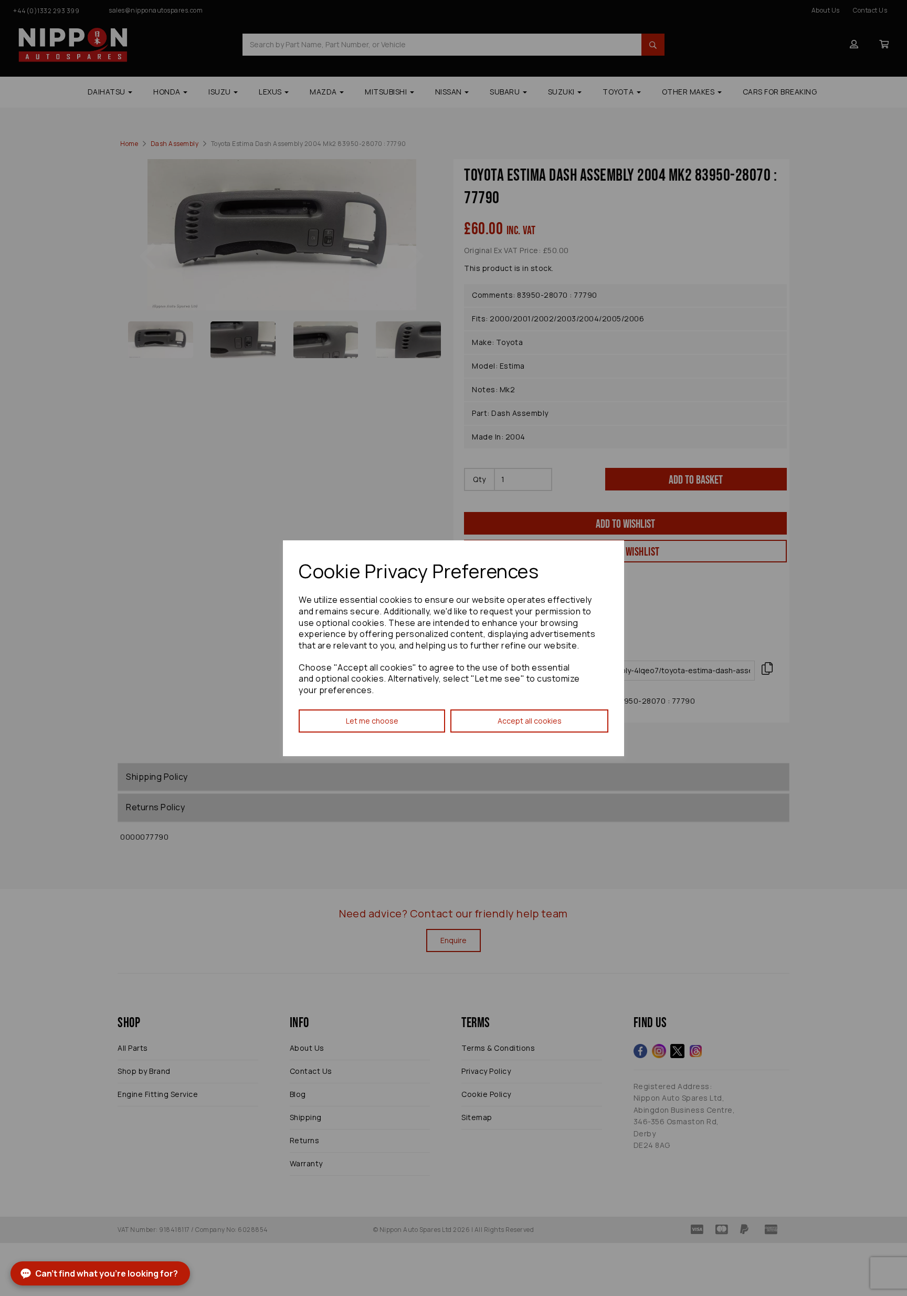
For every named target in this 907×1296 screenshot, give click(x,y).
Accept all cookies (530, 721)
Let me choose (372, 721)
